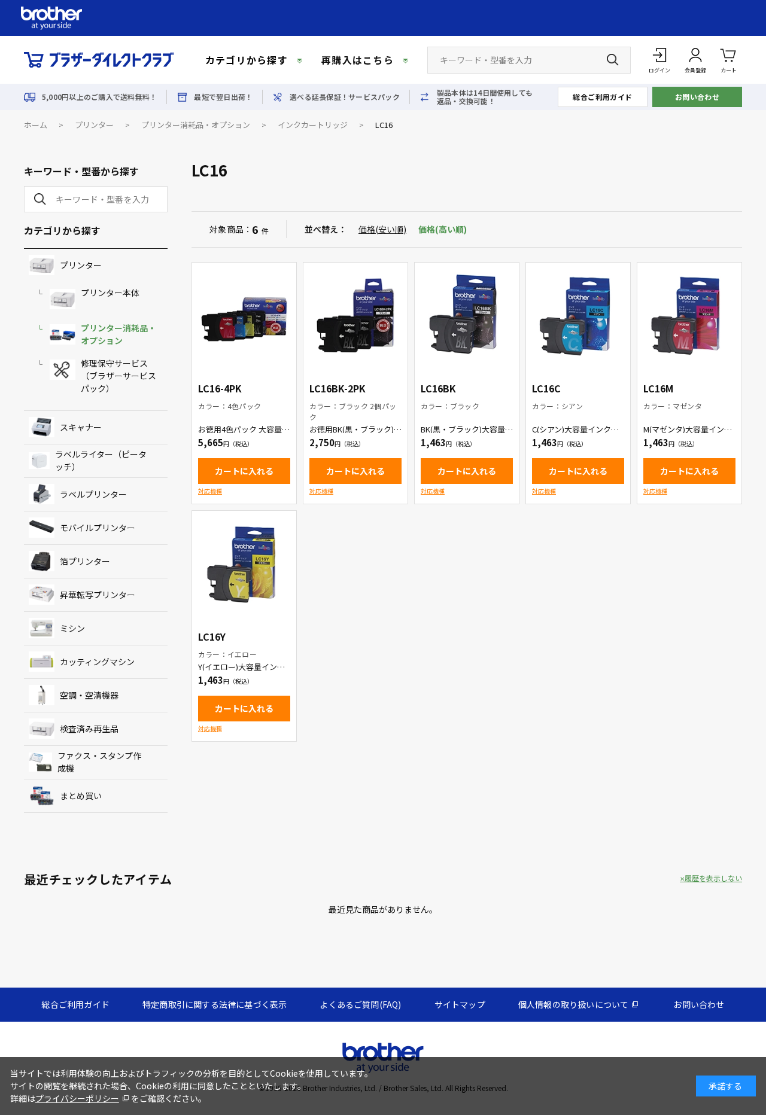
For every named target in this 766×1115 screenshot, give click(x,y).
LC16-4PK (220, 388)
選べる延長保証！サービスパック (345, 97)
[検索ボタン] (613, 60)
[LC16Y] (244, 563)
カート (729, 70)
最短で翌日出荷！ (223, 97)
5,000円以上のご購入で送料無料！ (99, 97)
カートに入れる (244, 471)
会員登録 (695, 70)
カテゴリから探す (246, 60)
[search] (38, 199)
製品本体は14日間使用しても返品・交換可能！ (485, 97)
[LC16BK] (467, 315)
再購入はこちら (357, 60)
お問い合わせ (697, 97)
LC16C (546, 388)
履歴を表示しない (713, 878)
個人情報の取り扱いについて (573, 1004)
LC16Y (212, 636)
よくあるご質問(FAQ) (360, 1004)
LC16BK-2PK (337, 388)
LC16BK (438, 388)
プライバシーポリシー (77, 1098)
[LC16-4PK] (244, 315)
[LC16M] (689, 315)
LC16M (658, 388)
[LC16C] (578, 315)
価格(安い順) (382, 229)
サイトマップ (459, 1004)
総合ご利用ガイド (603, 97)
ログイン (659, 70)
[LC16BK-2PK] (355, 315)
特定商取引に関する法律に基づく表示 (214, 1004)
